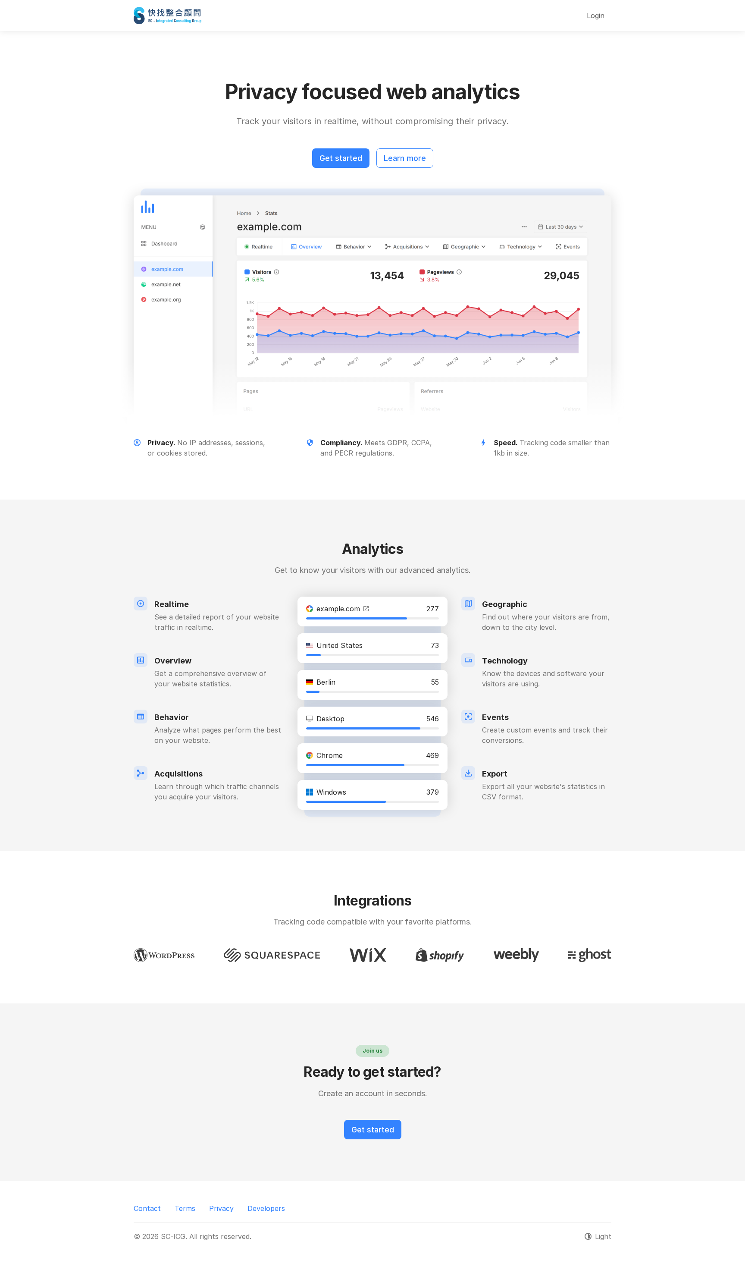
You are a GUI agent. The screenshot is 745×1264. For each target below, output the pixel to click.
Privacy (221, 1208)
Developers (266, 1208)
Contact (147, 1208)
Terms (185, 1208)
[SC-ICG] (167, 15)
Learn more (405, 158)
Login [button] (595, 15)
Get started (340, 158)
